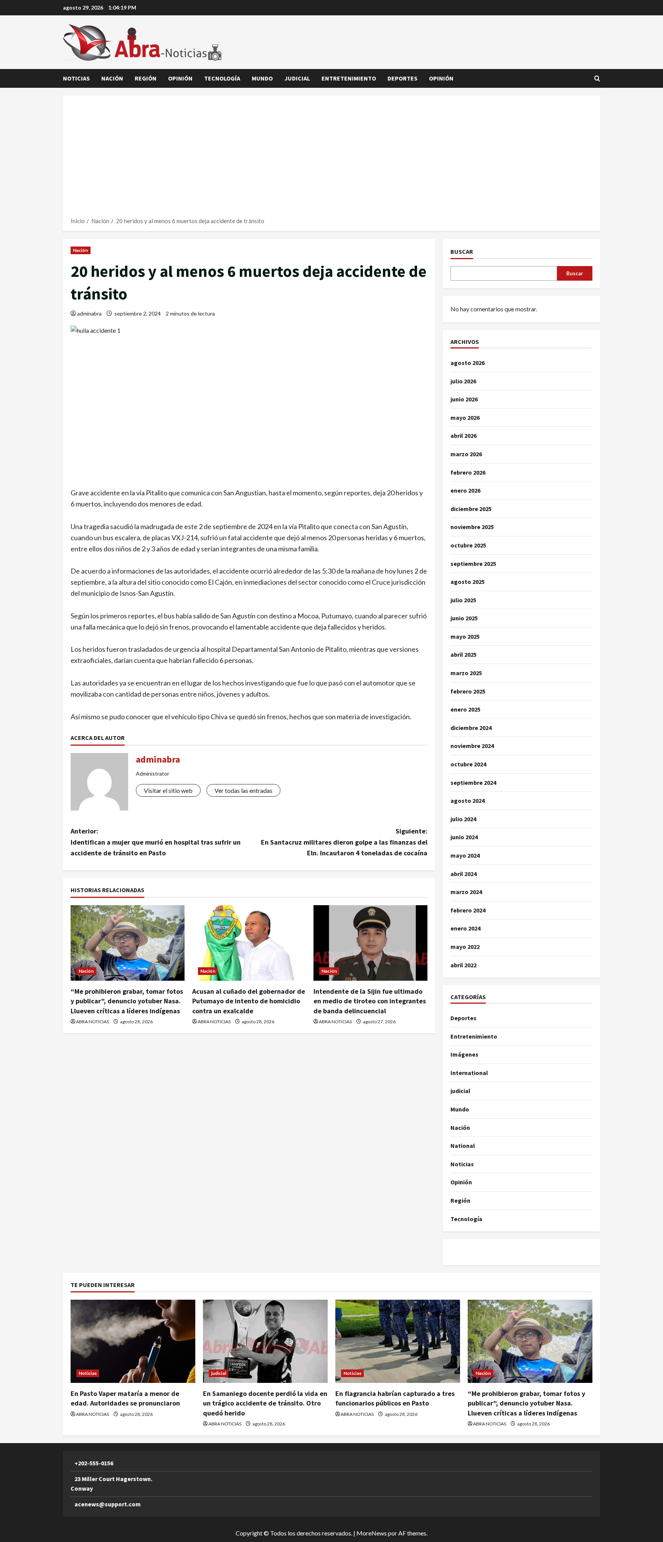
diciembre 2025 (470, 509)
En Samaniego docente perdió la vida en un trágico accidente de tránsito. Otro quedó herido (265, 1403)
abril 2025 (463, 654)
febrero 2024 (467, 910)
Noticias (76, 78)
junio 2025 (464, 618)
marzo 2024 (466, 892)
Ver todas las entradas (243, 790)
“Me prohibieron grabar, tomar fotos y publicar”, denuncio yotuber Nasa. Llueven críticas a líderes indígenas (127, 1001)
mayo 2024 (465, 855)
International (469, 1073)
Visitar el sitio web (168, 790)
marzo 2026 (466, 454)
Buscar (461, 251)
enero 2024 (465, 928)
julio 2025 (463, 600)
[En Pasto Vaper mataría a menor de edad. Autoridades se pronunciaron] (133, 1341)
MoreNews (371, 1533)
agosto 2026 (467, 363)
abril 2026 (463, 435)
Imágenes (464, 1054)
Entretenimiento (349, 78)
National (462, 1145)
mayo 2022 (465, 946)
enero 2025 (465, 709)
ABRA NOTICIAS (92, 1021)
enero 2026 (465, 490)
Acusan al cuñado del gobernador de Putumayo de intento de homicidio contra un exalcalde (248, 1001)
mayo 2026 (465, 417)
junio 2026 (464, 399)
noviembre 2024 (472, 746)
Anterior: (156, 842)
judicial (297, 78)
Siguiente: (344, 842)
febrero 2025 (467, 691)
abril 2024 (463, 874)
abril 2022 (463, 965)
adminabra (89, 313)
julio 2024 (463, 819)
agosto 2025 (467, 581)
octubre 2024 (468, 764)
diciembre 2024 (470, 728)
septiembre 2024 (473, 782)
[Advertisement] (331, 158)
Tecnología (222, 78)
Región (146, 78)
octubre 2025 (468, 545)
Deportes (402, 78)
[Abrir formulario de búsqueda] (597, 78)
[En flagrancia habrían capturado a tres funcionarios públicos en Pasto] (397, 1341)
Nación (112, 78)
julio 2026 (463, 381)
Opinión (180, 78)
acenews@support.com (107, 1504)
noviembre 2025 (472, 527)
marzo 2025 (466, 673)
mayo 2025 (465, 636)
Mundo (262, 78)
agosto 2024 (467, 800)
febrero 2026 (467, 472)
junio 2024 (464, 837)
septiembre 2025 (473, 563)
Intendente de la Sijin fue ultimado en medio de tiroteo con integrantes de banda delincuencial (369, 1001)
